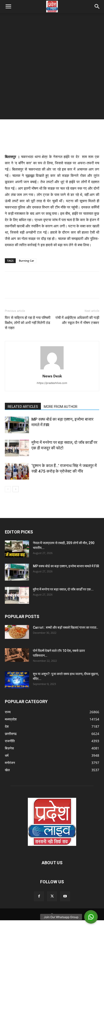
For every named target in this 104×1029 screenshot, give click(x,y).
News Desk (52, 376)
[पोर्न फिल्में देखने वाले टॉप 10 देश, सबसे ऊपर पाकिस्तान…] (17, 655)
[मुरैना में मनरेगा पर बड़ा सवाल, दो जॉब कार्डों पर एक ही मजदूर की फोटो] (17, 448)
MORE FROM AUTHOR (60, 407)
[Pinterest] (32, 288)
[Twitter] (21, 288)
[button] (8, 6)
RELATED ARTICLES (23, 407)
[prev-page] (8, 489)
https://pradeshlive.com (52, 383)
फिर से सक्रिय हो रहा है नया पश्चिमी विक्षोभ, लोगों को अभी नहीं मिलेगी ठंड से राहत (27, 323)
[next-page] (16, 489)
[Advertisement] (52, 67)
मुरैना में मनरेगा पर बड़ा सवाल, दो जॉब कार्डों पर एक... (63, 589)
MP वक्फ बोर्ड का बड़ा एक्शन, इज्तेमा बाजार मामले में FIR (66, 566)
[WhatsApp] (43, 288)
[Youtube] (65, 896)
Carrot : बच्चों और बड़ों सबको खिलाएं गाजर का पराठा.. (65, 627)
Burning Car (26, 260)
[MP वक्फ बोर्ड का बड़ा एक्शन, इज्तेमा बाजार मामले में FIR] (17, 425)
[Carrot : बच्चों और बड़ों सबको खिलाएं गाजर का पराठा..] (17, 632)
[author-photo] (52, 369)
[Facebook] (10, 288)
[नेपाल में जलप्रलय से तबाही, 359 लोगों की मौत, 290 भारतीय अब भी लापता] (17, 548)
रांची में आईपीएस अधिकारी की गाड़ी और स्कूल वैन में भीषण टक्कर (77, 320)
